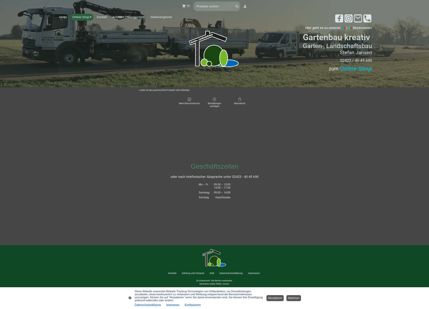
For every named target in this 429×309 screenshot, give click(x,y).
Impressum (172, 304)
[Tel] (367, 18)
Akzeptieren (275, 298)
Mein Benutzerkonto (189, 103)
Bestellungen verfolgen (214, 105)
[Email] (358, 18)
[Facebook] (339, 18)
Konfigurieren (193, 304)
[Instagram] (349, 18)
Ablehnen (293, 298)
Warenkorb (239, 103)
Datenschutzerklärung (148, 304)
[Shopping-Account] (245, 6)
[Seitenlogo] (214, 50)
